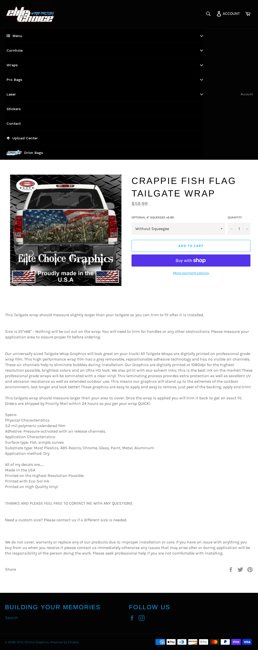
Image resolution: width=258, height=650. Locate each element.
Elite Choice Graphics (33, 642)
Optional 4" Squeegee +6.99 (153, 217)
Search (11, 617)
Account (247, 94)
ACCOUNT (231, 13)
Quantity (235, 217)
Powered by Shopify (64, 642)
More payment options (191, 273)
